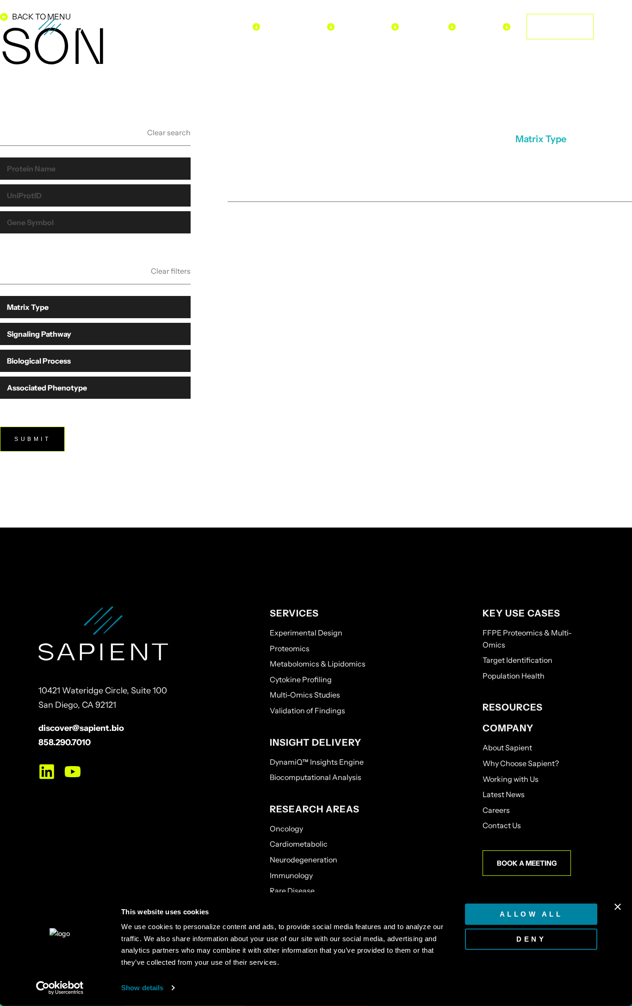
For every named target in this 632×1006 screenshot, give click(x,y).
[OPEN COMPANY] (506, 26)
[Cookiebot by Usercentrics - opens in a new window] (59, 988)
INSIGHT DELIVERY (315, 742)
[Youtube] (72, 771)
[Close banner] (617, 907)
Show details (142, 988)
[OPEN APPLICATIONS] (395, 26)
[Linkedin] (46, 771)
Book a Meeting (527, 863)
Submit (32, 439)
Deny (531, 939)
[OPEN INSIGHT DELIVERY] (331, 26)
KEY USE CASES (521, 613)
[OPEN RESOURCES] (452, 26)
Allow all (531, 914)
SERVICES (294, 613)
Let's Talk (560, 26)
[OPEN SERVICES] (256, 26)
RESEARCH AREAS (314, 809)
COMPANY (508, 728)
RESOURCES (513, 707)
